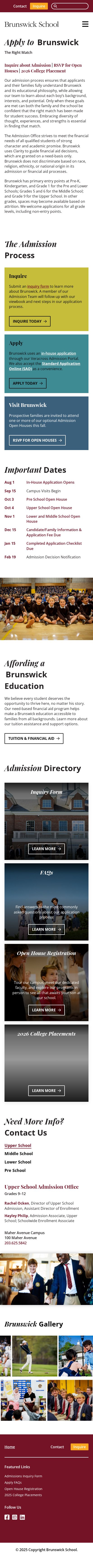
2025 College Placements (23, 1495)
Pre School (15, 1170)
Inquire (39, 6)
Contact (20, 6)
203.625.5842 (16, 1242)
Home (10, 1446)
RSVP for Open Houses (35, 440)
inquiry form (38, 286)
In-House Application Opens (50, 482)
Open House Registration (23, 1489)
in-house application (58, 353)
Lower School (18, 1162)
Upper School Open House (49, 507)
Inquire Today (27, 321)
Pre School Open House (46, 499)
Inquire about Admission (28, 65)
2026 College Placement (43, 70)
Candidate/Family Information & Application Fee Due (54, 532)
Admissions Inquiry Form (23, 1476)
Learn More (44, 848)
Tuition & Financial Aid (31, 738)
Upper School (18, 1145)
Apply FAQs (13, 1482)
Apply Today (25, 383)
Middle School (19, 1153)
